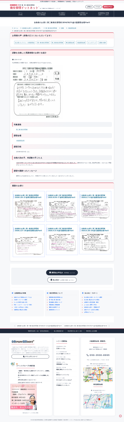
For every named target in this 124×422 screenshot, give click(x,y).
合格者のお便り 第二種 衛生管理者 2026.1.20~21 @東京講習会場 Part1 (28, 196)
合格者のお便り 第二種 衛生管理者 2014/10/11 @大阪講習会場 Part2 (85, 326)
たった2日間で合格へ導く (21, 302)
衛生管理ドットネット (24, 7)
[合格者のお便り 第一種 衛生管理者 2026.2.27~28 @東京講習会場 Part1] (29, 244)
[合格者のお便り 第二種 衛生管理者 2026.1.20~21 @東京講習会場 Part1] (29, 210)
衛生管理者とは (83, 13)
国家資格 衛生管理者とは (56, 297)
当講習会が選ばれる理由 (20, 309)
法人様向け (62, 13)
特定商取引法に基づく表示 (75, 331)
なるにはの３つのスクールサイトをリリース (30, 382)
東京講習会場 (70, 42)
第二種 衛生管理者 (51, 28)
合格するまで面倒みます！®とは (23, 297)
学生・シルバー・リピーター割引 (23, 304)
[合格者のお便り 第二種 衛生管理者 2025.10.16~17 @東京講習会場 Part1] (62, 210)
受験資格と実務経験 (54, 304)
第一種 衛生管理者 (43, 42)
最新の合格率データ (54, 307)
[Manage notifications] (120, 416)
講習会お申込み (108, 6)
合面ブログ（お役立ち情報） (92, 309)
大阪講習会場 (71, 28)
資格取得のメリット (54, 309)
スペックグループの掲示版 (25, 366)
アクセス (97, 6)
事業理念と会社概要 (91, 331)
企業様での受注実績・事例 (91, 302)
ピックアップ (92, 42)
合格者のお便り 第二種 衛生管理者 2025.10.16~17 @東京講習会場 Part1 (61, 196)
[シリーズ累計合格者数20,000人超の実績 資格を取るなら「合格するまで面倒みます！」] (22, 341)
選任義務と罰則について (55, 302)
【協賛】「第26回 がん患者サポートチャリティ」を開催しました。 (34, 371)
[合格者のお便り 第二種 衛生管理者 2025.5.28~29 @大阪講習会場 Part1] (95, 243)
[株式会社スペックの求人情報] (30, 397)
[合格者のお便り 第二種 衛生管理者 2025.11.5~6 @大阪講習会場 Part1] (62, 243)
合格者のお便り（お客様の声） (31, 28)
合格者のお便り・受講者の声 (92, 307)
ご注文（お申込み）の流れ (21, 307)
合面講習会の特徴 (103, 13)
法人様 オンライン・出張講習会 (25, 42)
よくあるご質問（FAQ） (90, 304)
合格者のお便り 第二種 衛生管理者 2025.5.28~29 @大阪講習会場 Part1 (95, 229)
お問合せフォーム (89, 312)
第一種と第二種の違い (55, 299)
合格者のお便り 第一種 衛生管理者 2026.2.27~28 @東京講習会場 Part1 (28, 229)
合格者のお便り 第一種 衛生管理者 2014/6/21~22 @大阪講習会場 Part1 (39, 326)
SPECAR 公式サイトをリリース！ (27, 380)
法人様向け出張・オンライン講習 (93, 297)
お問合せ (89, 6)
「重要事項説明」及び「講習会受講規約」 (38, 331)
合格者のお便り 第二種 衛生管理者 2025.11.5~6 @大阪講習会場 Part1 (61, 229)
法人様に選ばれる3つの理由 (91, 299)
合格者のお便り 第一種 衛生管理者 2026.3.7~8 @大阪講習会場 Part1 (93, 196)
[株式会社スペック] (13, 364)
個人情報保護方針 (59, 331)
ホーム (20, 13)
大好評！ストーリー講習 (20, 299)
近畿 (62, 28)
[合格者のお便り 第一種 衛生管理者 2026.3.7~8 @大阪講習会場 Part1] (95, 210)
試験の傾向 (102, 42)
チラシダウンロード (31, 356)
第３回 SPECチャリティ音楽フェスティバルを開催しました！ (33, 376)
